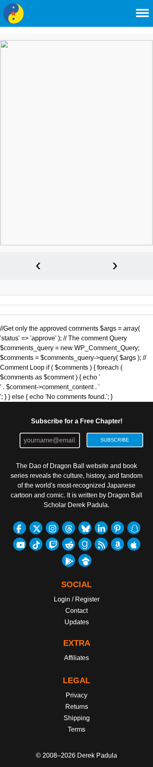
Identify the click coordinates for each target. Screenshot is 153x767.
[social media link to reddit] (68, 544)
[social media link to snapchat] (133, 527)
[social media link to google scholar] (84, 560)
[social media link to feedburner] (101, 544)
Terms (76, 729)
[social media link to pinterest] (117, 527)
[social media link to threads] (68, 527)
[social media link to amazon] (117, 544)
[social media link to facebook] (19, 527)
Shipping (77, 718)
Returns (76, 706)
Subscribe (114, 440)
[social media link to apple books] (133, 544)
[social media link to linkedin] (101, 527)
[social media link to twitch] (52, 544)
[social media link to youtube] (19, 544)
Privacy (76, 695)
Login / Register (77, 599)
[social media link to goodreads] (84, 544)
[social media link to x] (35, 527)
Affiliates (76, 657)
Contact (76, 610)
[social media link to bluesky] (84, 527)
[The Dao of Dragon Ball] (13, 13)
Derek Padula (97, 755)
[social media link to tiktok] (35, 544)
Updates (76, 622)
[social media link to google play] (68, 560)
